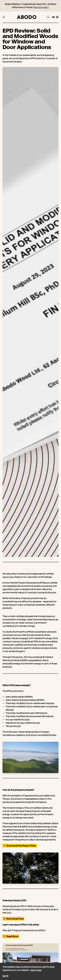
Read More (12, 936)
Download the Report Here (21, 845)
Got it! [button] (5, 976)
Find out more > (41, 7)
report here (8, 577)
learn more (35, 970)
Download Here (15, 918)
